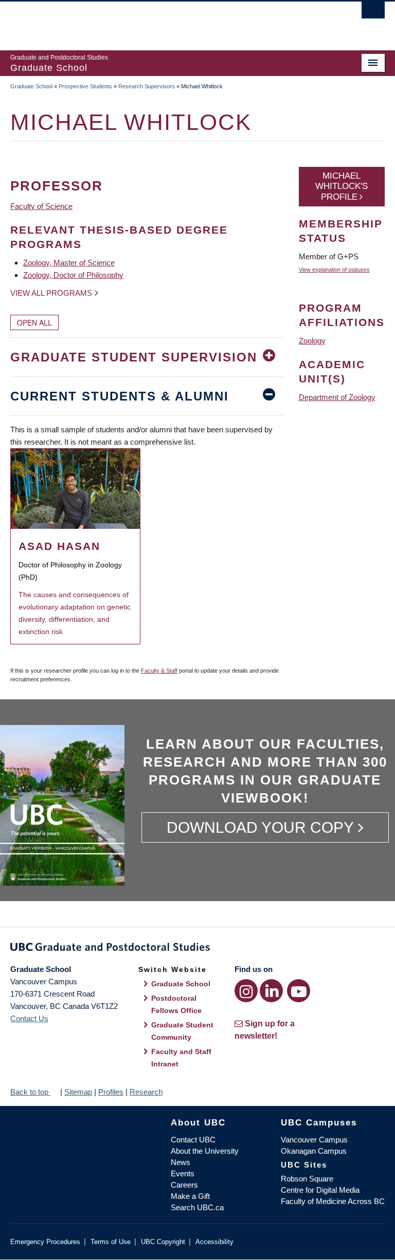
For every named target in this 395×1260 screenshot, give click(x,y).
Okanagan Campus (314, 1151)
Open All (34, 322)
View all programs (51, 293)
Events (182, 1173)
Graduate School (31, 86)
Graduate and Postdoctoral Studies (197, 949)
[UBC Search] (373, 13)
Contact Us (29, 1018)
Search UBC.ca (197, 1207)
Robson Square (307, 1178)
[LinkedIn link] (271, 990)
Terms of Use (111, 1242)
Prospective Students (85, 86)
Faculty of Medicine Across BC (333, 1201)
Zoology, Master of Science (69, 262)
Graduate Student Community (182, 1031)
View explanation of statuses (334, 269)
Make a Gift (190, 1196)
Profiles (110, 1091)
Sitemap (78, 1091)
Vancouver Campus (314, 1139)
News (180, 1162)
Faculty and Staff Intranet (181, 1057)
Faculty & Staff (159, 670)
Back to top (30, 1091)
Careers (184, 1184)
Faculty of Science (41, 206)
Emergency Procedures (45, 1242)
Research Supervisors (146, 86)
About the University (205, 1151)
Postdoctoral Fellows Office (176, 1004)
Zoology (312, 340)
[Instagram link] (246, 990)
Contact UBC (193, 1139)
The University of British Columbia (169, 21)
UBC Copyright (163, 1242)
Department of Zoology (337, 397)
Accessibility (214, 1242)
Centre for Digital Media (320, 1190)
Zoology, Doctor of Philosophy (73, 275)
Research (146, 1091)
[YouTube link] (298, 990)
